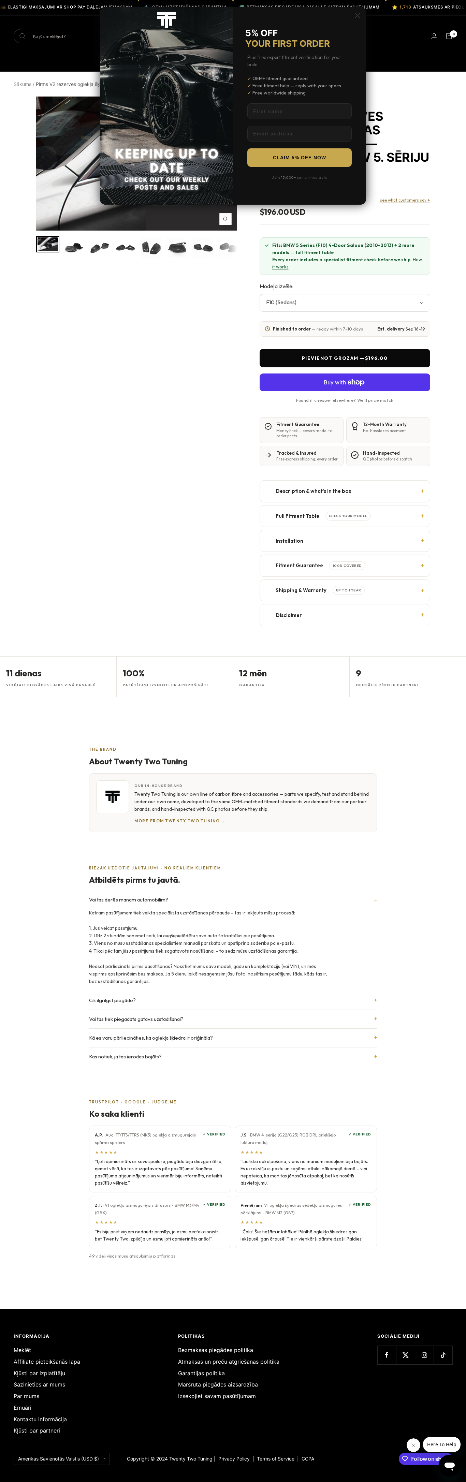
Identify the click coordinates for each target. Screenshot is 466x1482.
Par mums (26, 1396)
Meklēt (22, 1350)
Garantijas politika (201, 1373)
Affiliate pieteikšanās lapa (47, 1361)
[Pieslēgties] (434, 36)
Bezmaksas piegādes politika (215, 1350)
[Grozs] (449, 36)
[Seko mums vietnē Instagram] (424, 1355)
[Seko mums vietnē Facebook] (386, 1355)
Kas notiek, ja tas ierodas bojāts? (125, 1056)
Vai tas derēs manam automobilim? (128, 899)
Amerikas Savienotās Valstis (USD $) (58, 1459)
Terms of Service (277, 1459)
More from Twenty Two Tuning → (180, 820)
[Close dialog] (357, 15)
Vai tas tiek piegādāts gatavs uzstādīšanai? (136, 1019)
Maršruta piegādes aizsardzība (218, 1384)
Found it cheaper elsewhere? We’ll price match (345, 400)
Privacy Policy (234, 1459)
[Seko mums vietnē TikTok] (443, 1355)
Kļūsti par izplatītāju (39, 1373)
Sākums (22, 84)
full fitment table (314, 252)
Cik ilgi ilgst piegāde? (112, 1000)
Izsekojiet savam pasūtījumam (217, 1396)
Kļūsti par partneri (37, 1430)
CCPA (306, 1459)
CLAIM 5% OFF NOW (299, 157)
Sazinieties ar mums (39, 1384)
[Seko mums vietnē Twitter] (405, 1355)
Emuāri (22, 1407)
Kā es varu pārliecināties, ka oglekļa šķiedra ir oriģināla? (151, 1038)
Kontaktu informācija (40, 1419)
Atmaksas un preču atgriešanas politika (228, 1361)
